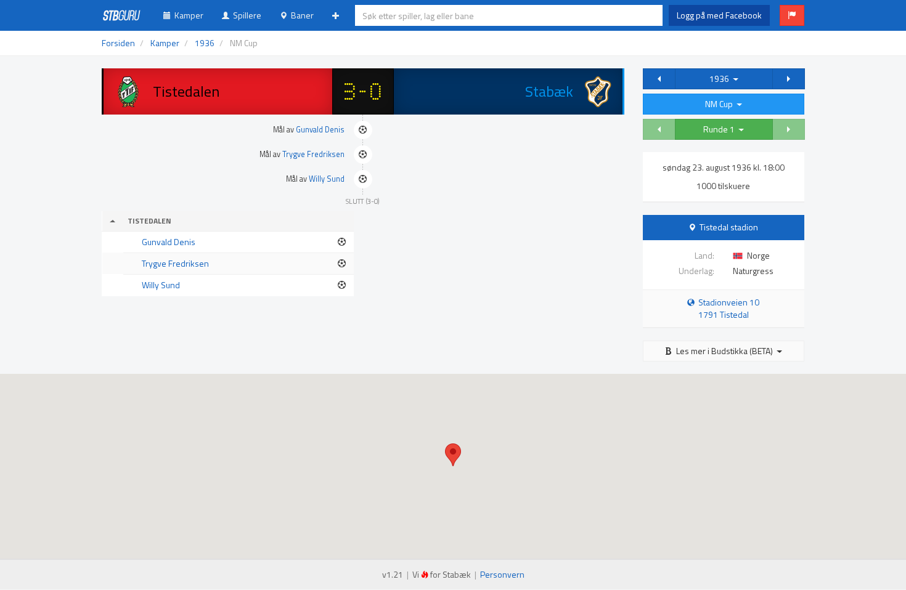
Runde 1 (720, 129)
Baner (300, 15)
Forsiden (118, 42)
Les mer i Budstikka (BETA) (724, 350)
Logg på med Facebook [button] (719, 15)
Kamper (187, 15)
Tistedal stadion (729, 226)
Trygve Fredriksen (313, 154)
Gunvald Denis (320, 129)
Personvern (502, 574)
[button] (792, 15)
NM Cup (721, 103)
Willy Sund (327, 179)
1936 (721, 78)
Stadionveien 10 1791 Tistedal (727, 308)
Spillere (245, 15)
